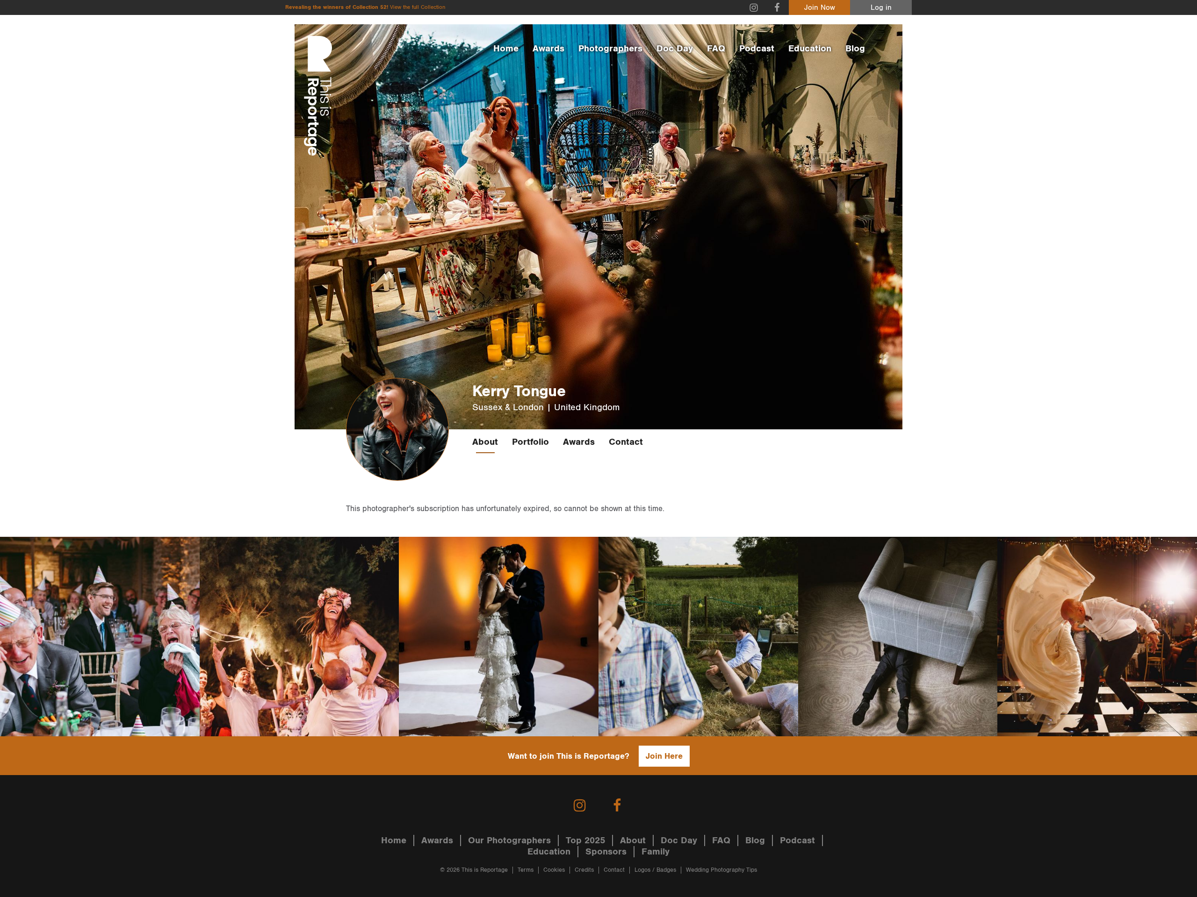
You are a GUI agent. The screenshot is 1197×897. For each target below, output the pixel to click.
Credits (584, 870)
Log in (881, 7)
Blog (855, 48)
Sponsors (606, 851)
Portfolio (530, 442)
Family (656, 851)
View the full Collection (417, 7)
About (485, 442)
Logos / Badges (655, 870)
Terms (526, 870)
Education (809, 48)
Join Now (819, 7)
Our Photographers (509, 840)
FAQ (716, 48)
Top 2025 (585, 840)
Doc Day (674, 48)
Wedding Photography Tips (721, 870)
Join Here (664, 756)
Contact (626, 442)
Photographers (610, 48)
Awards (548, 48)
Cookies (554, 870)
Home (506, 48)
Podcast (756, 48)
